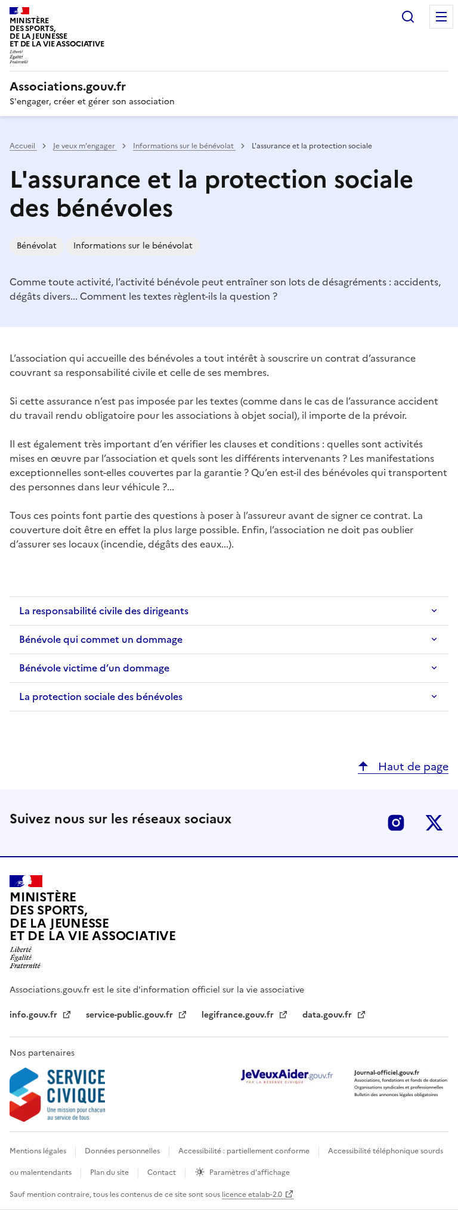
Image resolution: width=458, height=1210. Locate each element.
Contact (162, 1172)
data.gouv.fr (328, 1015)
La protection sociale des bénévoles (100, 696)
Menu (441, 17)
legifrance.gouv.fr (239, 1015)
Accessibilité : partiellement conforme (244, 1151)
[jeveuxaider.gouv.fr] (286, 1076)
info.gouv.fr (35, 1015)
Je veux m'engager (85, 146)
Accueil (23, 146)
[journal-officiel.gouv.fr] (400, 1083)
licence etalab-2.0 (252, 1194)
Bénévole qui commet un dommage (100, 639)
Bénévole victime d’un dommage (94, 668)
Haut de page (411, 766)
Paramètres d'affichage (249, 1172)
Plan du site (110, 1172)
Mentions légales (39, 1151)
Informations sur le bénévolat (184, 146)
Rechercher (408, 17)
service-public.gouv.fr (130, 1015)
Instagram (396, 822)
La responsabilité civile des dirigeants (103, 611)
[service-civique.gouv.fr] (57, 1095)
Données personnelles (123, 1151)
